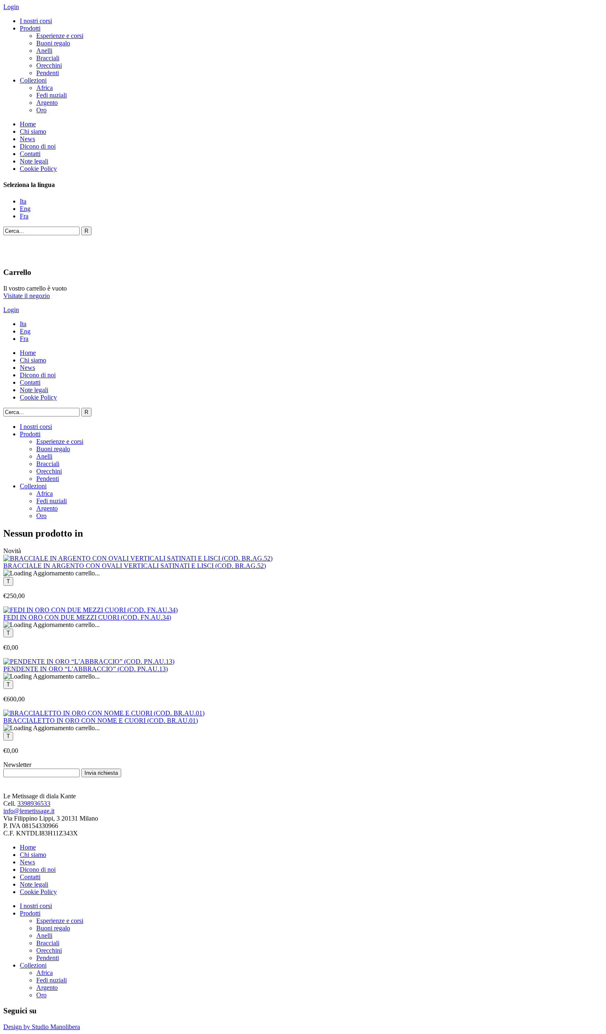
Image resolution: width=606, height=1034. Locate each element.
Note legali (34, 161)
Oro (41, 110)
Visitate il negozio (26, 295)
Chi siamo (33, 131)
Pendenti (47, 72)
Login (11, 6)
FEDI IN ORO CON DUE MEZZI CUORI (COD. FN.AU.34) (87, 617)
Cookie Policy (38, 168)
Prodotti (30, 28)
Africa (44, 87)
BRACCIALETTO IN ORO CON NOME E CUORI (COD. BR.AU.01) (100, 720)
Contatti (30, 153)
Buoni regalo (53, 43)
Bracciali (47, 58)
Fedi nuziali (51, 95)
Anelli (44, 50)
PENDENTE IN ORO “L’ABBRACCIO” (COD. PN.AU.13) (85, 668)
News (27, 138)
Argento (47, 102)
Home (28, 124)
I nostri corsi (36, 20)
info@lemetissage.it (28, 810)
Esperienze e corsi (59, 35)
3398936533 (33, 803)
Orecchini (49, 65)
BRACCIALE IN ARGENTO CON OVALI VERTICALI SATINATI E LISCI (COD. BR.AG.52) (134, 565)
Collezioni (33, 80)
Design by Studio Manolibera (41, 1026)
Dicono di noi (38, 146)
